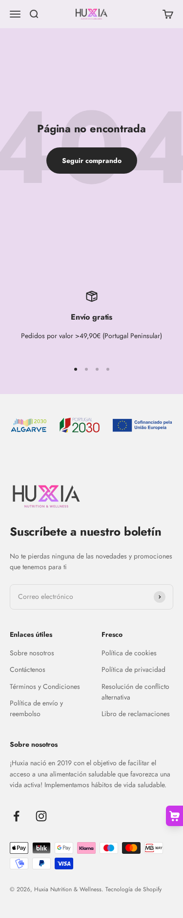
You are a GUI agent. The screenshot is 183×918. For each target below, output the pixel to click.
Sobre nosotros (32, 653)
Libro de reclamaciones (136, 714)
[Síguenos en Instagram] (41, 816)
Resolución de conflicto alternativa (135, 692)
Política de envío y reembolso (36, 708)
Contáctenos (27, 669)
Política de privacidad (133, 669)
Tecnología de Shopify (133, 889)
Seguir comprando (92, 160)
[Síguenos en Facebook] (16, 816)
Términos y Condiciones (45, 686)
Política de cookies (129, 653)
